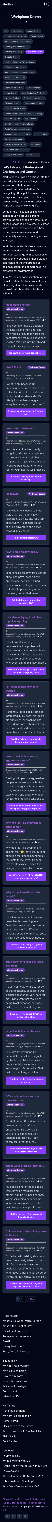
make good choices (18, 304)
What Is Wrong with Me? (17, 1460)
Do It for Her (10, 1441)
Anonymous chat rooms (17, 1336)
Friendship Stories (12, 103)
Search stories (10, 1506)
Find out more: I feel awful (26, 537)
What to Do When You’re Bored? (22, 1320)
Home (6, 162)
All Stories (19, 162)
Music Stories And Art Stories (33, 93)
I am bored (9, 1450)
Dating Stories (37, 36)
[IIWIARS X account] (13, 1516)
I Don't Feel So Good (15, 1331)
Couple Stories (33, 31)
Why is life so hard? (14, 1370)
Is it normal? (10, 1360)
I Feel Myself (10, 1315)
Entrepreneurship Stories (15, 83)
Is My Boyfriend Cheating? (18, 1481)
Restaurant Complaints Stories (17, 134)
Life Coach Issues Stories (15, 67)
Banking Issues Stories (14, 139)
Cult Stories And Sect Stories (16, 150)
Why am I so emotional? (17, 1415)
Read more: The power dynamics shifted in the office (26, 1015)
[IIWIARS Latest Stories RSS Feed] (26, 21)
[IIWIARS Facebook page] (7, 1516)
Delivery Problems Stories (15, 144)
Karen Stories (32, 155)
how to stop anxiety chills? (22, 551)
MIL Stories (35, 144)
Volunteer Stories (12, 98)
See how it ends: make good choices (26, 353)
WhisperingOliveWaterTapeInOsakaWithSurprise (25, 375)
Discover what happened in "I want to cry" (26, 412)
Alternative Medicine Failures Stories (19, 72)
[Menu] (46, 4)
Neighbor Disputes (12, 119)
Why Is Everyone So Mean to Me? (23, 1476)
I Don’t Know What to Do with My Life (25, 1465)
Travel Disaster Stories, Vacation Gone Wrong (23, 113)
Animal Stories (10, 93)
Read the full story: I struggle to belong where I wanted (26, 740)
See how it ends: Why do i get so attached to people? (26, 946)
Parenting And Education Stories (18, 41)
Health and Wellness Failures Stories (19, 62)
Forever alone (11, 1470)
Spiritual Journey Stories (34, 98)
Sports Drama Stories (13, 88)
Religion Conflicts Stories (15, 77)
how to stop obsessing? (20, 428)
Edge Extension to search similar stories (24, 1502)
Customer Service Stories (15, 108)
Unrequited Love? (13, 1346)
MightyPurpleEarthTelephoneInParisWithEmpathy (26, 502)
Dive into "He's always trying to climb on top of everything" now (26, 671)
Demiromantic (11, 1391)
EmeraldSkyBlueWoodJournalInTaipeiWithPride (25, 909)
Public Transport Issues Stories (17, 129)
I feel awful (12, 493)
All (6, 31)
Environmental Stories (34, 103)
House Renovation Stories (15, 36)
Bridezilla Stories (11, 57)
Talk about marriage (14, 1386)
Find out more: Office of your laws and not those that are (26, 1150)
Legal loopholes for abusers (23, 1031)
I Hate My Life (11, 1396)
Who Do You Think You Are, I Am (22, 1431)
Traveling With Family (13, 52)
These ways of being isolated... (25, 1165)
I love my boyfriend (14, 1410)
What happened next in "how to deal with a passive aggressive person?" (26, 807)
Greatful (7, 1341)
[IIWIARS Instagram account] (19, 1516)
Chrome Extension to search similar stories (24, 1499)
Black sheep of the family (18, 1426)
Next (32, 1299)
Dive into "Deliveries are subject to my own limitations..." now (26, 1285)
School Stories (41, 134)
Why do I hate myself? (16, 1365)
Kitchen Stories (34, 88)
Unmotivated (10, 1420)
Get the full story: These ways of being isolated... (26, 1215)
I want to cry (13, 367)
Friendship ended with (16, 1381)
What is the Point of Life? (18, 1326)
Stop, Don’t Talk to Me (16, 1351)
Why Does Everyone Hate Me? (21, 1486)
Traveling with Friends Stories (17, 46)
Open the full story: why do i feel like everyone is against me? (26, 876)
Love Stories (17, 31)
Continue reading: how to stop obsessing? (26, 478)
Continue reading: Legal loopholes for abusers (26, 1081)
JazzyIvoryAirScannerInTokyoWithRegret (25, 770)
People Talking (11, 1455)
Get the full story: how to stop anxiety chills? (26, 601)
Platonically (9, 1436)
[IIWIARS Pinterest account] (25, 1516)
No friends (9, 1405)
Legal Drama (30, 119)
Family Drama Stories (13, 155)
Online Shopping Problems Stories (19, 124)
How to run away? (13, 1376)
